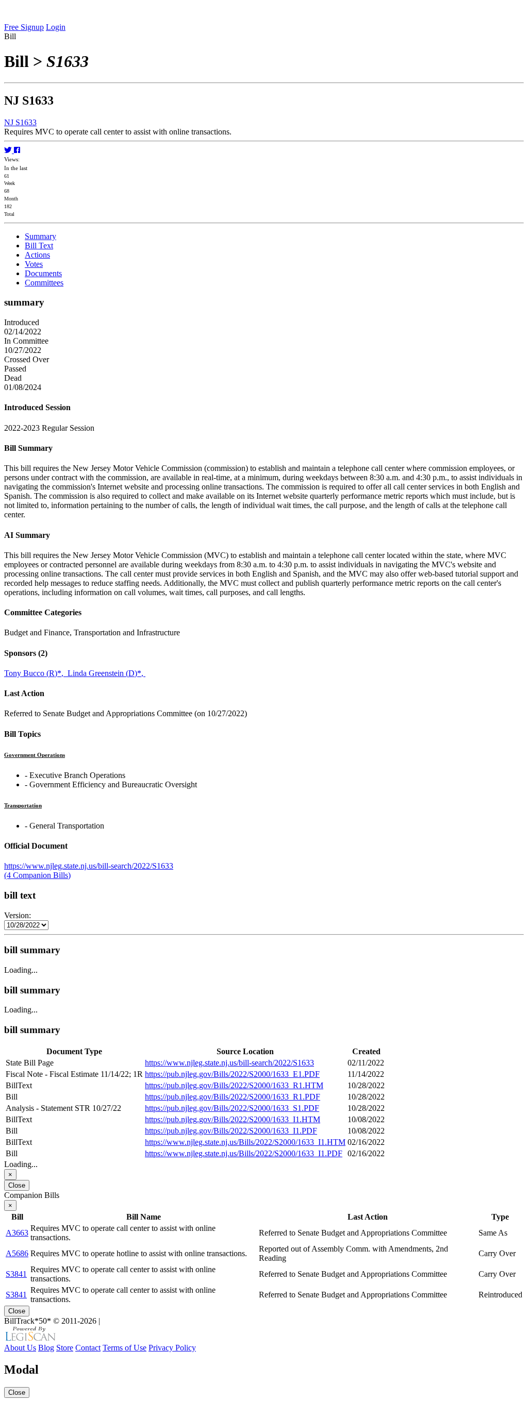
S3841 (16, 1274)
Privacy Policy (172, 1347)
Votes (34, 264)
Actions (37, 254)
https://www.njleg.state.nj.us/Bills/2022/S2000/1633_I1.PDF (243, 1153)
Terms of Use (124, 1347)
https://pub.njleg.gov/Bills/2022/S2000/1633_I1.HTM (232, 1119)
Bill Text (39, 245)
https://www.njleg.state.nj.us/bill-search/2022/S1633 (88, 866)
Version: (17, 915)
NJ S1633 (20, 122)
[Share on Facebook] (17, 150)
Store (64, 1347)
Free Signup (24, 27)
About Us (20, 1347)
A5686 (17, 1253)
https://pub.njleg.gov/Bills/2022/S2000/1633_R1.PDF (232, 1096)
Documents (43, 273)
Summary (40, 236)
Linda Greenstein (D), (106, 673)
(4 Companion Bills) (37, 875)
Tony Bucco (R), (36, 673)
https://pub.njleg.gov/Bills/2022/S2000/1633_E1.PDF (232, 1074)
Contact (88, 1347)
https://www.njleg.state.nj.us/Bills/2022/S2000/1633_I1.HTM (245, 1142)
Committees (44, 282)
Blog (46, 1347)
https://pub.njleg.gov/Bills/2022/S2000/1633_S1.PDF (232, 1108)
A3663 (17, 1232)
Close (16, 1185)
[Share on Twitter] (9, 150)
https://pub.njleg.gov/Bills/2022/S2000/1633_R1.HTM (234, 1085)
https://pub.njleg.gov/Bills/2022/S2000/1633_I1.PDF (231, 1130)
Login (55, 27)
